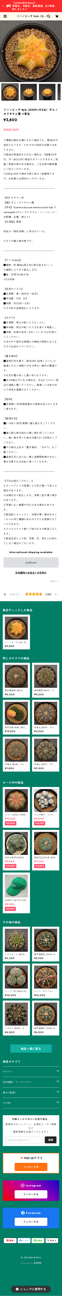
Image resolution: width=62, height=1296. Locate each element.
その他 (6, 1103)
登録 (50, 1139)
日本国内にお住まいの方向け (31, 572)
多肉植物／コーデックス (17, 1082)
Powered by (27, 1263)
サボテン (8, 1071)
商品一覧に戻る (31, 1048)
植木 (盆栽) (9, 1092)
